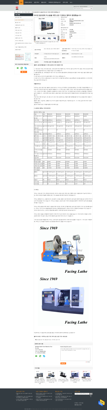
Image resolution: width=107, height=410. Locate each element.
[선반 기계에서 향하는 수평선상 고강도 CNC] (86, 375)
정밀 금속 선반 (48, 339)
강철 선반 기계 (41, 339)
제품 (21, 2)
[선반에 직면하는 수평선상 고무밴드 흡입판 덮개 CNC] (63, 375)
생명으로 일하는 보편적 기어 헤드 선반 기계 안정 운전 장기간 (44, 394)
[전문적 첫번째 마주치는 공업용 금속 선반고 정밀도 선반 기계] (51, 375)
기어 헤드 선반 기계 (55, 339)
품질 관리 (43, 2)
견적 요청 (65, 2)
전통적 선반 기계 (18, 38)
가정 (16, 2)
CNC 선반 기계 (18, 30)
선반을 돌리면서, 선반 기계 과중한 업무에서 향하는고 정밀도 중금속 (24, 397)
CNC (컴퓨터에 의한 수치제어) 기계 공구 (23, 44)
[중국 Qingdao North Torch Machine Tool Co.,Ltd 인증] (19, 56)
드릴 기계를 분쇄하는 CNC (20, 47)
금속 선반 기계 (18, 17)
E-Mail (76, 403)
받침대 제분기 (18, 49)
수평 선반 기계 (18, 32)
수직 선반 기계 (18, 35)
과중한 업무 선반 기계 (19, 25)
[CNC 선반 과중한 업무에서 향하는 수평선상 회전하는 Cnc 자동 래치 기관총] (39, 375)
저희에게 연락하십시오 (54, 2)
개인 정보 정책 (27, 409)
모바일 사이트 (78, 404)
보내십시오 (91, 394)
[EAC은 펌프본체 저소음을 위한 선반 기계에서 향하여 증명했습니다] (46, 26)
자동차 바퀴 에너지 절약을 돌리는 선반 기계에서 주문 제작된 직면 (44, 400)
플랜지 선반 (17, 27)
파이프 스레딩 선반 (19, 40)
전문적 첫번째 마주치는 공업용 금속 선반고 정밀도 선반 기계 (52, 381)
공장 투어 (36, 2)
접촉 (64, 40)
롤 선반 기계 (17, 22)
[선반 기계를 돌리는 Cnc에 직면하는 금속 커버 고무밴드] (75, 375)
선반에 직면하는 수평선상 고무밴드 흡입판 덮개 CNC (63, 381)
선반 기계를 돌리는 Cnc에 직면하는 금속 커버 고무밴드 (75, 381)
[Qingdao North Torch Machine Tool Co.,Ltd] (17, 7)
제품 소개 (19, 12)
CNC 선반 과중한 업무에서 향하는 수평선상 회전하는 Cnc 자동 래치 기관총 (40, 381)
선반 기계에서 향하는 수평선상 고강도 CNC (87, 380)
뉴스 (71, 2)
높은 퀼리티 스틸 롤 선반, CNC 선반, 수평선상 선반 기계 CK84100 (63, 397)
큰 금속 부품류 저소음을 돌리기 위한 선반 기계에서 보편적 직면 (24, 400)
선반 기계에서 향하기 (26, 12)
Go (91, 8)
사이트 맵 (80, 403)
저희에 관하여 (28, 2)
